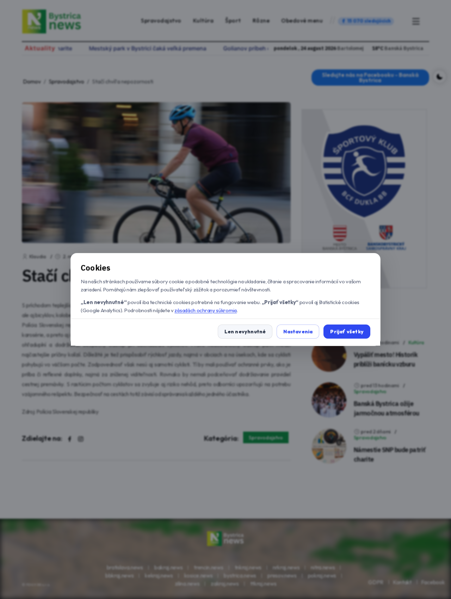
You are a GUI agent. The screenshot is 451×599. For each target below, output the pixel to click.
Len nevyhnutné (245, 331)
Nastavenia (298, 331)
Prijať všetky (347, 331)
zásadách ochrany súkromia (205, 310)
